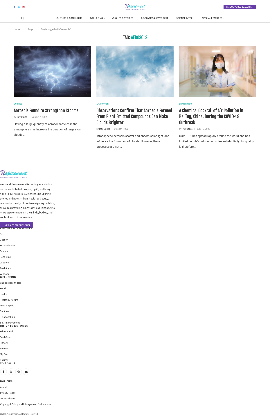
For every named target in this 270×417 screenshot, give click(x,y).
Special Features (212, 18)
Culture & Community (69, 18)
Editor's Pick (7, 331)
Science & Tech (185, 18)
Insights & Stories (122, 18)
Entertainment (8, 245)
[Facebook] (15, 7)
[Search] (22, 18)
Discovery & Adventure (154, 18)
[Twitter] (18, 7)
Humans (4, 348)
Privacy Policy (7, 392)
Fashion (4, 251)
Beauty (4, 239)
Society (4, 360)
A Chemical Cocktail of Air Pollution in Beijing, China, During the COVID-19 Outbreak (211, 116)
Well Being (96, 18)
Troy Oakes (21, 117)
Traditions (5, 268)
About (3, 387)
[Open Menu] (15, 18)
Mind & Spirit (7, 305)
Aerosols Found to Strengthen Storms (46, 110)
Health (3, 294)
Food (3, 288)
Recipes (4, 311)
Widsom (4, 274)
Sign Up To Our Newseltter (239, 7)
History (4, 342)
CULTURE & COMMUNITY (16, 228)
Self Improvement (10, 322)
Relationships (7, 317)
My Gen (4, 354)
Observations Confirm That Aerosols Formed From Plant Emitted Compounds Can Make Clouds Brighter (134, 116)
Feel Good (5, 337)
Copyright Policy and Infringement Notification (25, 404)
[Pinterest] (23, 7)
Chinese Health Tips (10, 282)
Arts (2, 234)
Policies (6, 381)
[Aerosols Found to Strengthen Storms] (52, 71)
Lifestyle (5, 262)
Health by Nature (9, 300)
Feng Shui (5, 257)
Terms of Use (7, 398)
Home (17, 29)
